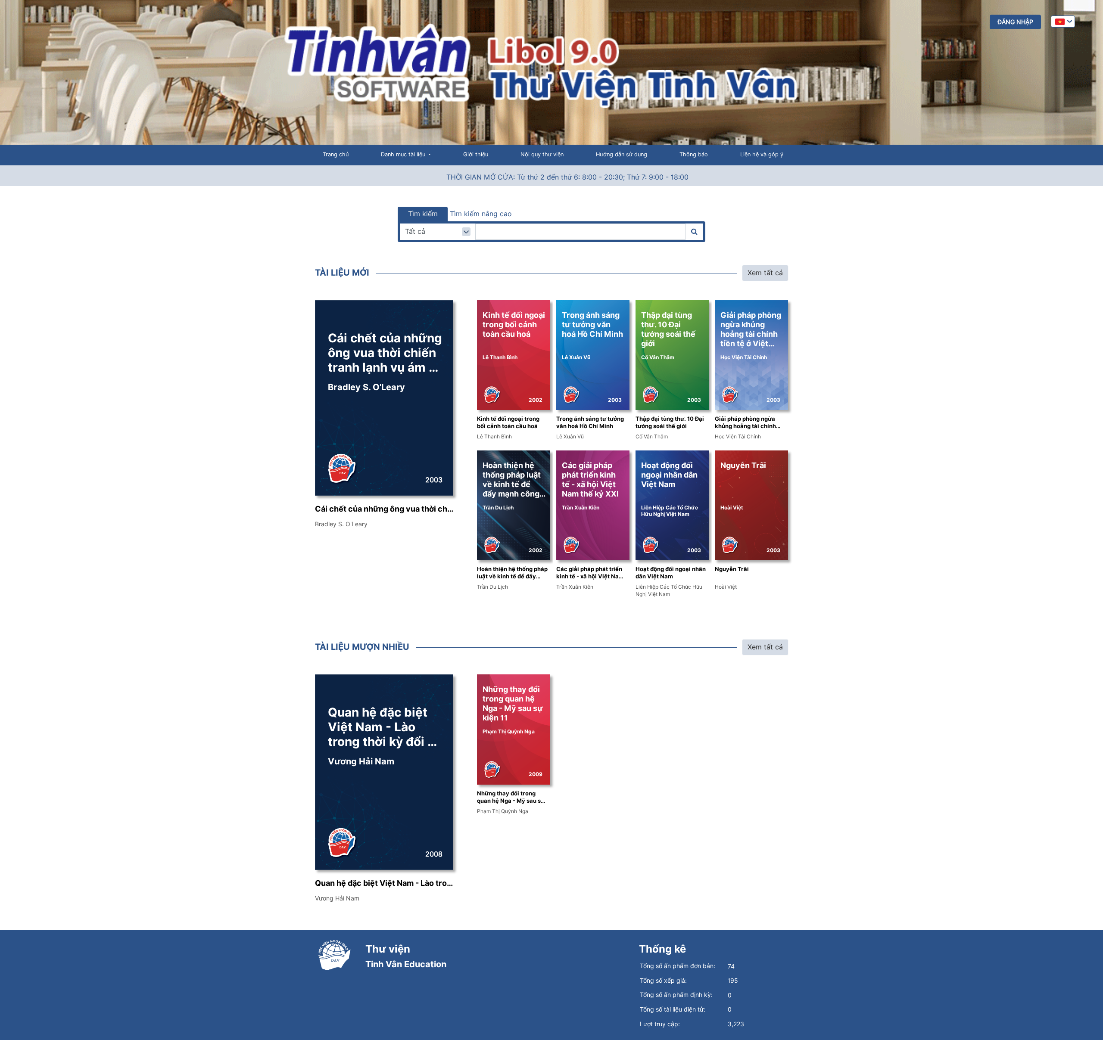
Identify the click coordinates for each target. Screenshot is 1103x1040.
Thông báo (693, 154)
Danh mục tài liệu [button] (404, 154)
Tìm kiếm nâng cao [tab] (481, 214)
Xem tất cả (765, 273)
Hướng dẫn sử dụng (621, 154)
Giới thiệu (475, 154)
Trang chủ (336, 154)
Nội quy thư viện (542, 154)
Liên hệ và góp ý (761, 154)
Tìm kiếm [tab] (423, 214)
